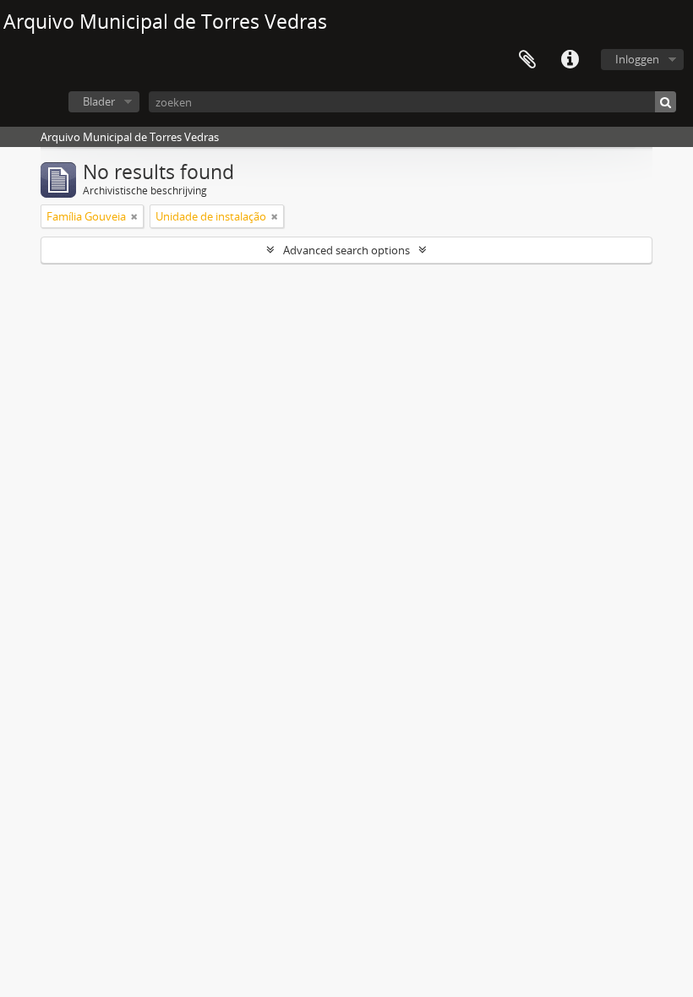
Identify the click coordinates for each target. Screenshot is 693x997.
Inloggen (637, 59)
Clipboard (527, 60)
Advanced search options (346, 250)
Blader (99, 101)
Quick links (569, 60)
